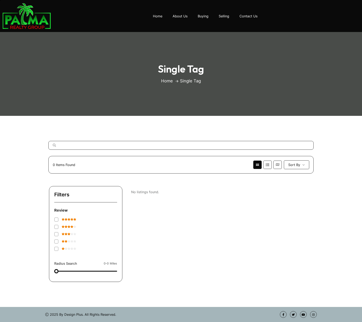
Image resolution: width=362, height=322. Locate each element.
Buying (203, 16)
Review (61, 210)
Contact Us (248, 16)
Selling (224, 16)
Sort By (294, 165)
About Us (180, 16)
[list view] (267, 165)
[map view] (277, 165)
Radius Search (65, 263)
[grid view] (257, 165)
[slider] (56, 271)
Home (157, 16)
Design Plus (73, 314)
